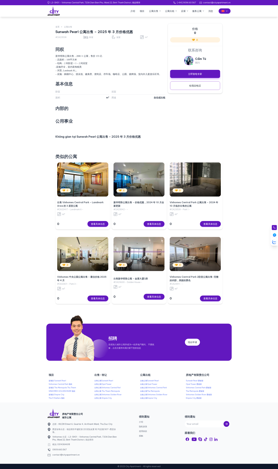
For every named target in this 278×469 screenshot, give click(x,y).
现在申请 (192, 342)
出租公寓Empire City (148, 398)
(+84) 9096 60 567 (186, 2)
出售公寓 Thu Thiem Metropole (107, 391)
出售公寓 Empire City (103, 398)
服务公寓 (197, 11)
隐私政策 (143, 426)
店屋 (183, 11)
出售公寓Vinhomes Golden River (108, 394)
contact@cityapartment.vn (217, 2)
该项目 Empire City (56, 394)
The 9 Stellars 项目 (57, 398)
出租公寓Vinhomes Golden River (153, 394)
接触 (141, 436)
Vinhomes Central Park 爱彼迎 (198, 388)
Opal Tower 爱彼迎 (194, 384)
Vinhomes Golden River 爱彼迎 (199, 394)
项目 (142, 11)
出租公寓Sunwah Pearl (149, 381)
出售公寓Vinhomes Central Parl (107, 388)
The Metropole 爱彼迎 (195, 391)
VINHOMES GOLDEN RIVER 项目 (62, 391)
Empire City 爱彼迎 (194, 398)
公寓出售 (153, 11)
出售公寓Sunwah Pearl (103, 381)
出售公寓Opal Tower (102, 384)
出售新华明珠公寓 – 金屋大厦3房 (131, 278)
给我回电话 (195, 85)
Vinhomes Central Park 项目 (60, 384)
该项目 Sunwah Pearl (57, 381)
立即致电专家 (195, 73)
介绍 (132, 11)
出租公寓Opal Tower (148, 384)
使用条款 (143, 431)
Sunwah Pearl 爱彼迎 (194, 381)
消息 (210, 11)
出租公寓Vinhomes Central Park (153, 388)
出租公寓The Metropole (150, 391)
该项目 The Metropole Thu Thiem (62, 388)
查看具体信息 (98, 223)
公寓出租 (169, 11)
